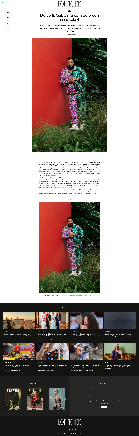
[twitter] (8, 23)
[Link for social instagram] (69, 430)
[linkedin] (8, 20)
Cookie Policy (77, 433)
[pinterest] (8, 18)
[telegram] (8, 28)
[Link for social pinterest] (72, 430)
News (69, 11)
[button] (98, 249)
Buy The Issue (126, 2)
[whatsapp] (8, 26)
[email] (8, 12)
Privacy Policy (105, 403)
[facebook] (8, 15)
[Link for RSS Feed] (75, 430)
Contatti (60, 433)
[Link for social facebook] (66, 430)
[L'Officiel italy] (69, 4)
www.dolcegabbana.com (49, 175)
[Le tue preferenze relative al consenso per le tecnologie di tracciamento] (2, 2)
